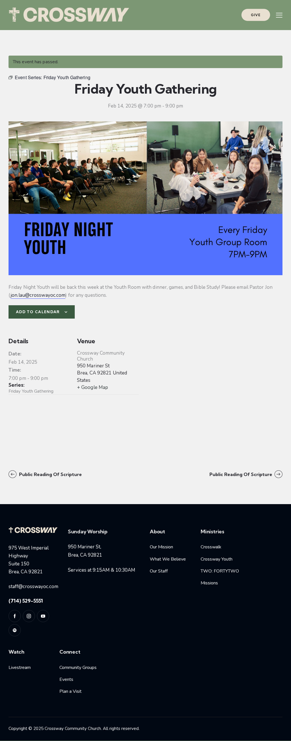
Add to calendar (38, 312)
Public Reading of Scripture (50, 474)
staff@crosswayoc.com (33, 586)
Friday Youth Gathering (31, 391)
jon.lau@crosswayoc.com (38, 295)
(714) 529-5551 (26, 600)
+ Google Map (92, 387)
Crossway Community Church (101, 356)
